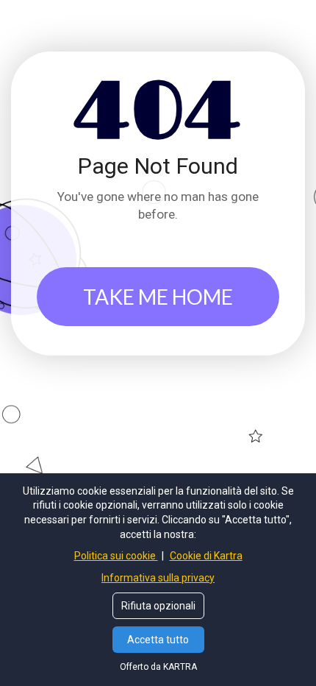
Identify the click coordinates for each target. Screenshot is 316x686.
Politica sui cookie (116, 556)
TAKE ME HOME (158, 296)
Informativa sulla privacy (158, 578)
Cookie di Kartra (206, 556)
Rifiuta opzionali (158, 606)
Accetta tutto (158, 640)
